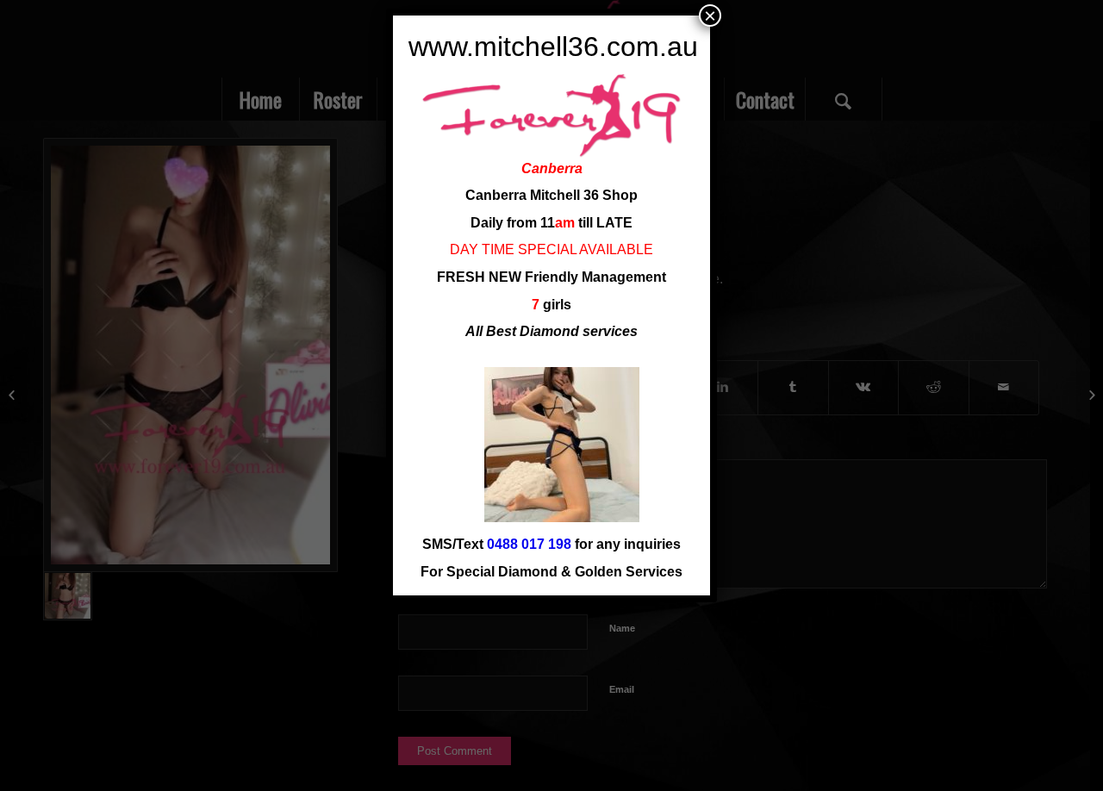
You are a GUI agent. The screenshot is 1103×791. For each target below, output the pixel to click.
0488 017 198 (529, 544)
